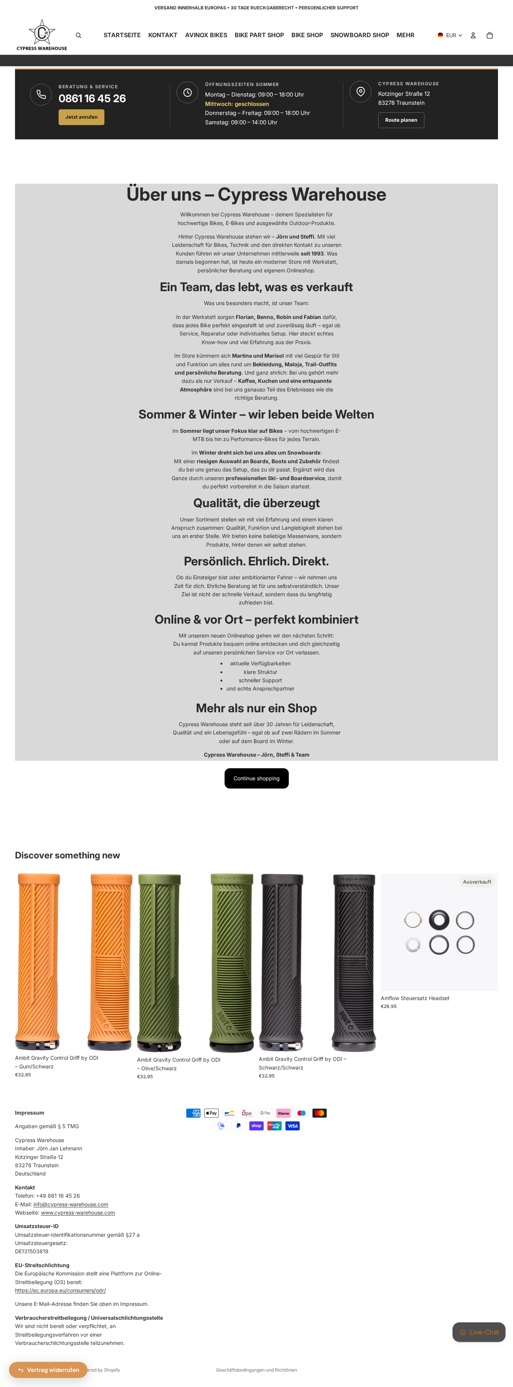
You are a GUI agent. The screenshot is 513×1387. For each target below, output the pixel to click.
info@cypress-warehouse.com (70, 1204)
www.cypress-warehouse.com (78, 1212)
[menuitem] (405, 35)
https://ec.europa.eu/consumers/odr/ (60, 1290)
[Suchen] (78, 35)
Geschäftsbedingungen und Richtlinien (256, 1370)
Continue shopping (257, 778)
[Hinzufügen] (121, 1039)
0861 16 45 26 (92, 98)
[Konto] (473, 35)
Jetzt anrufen (81, 117)
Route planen (401, 120)
